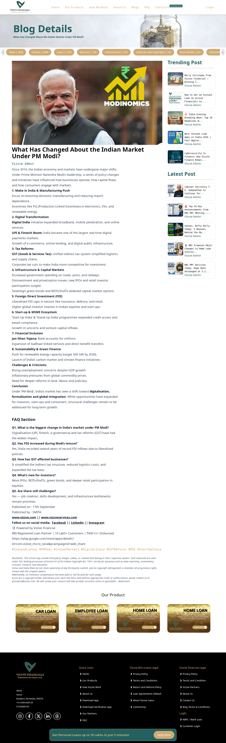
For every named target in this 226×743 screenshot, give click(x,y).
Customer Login (191, 726)
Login (210, 7)
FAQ (147, 7)
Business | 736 (88, 52)
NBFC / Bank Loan (192, 719)
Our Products (74, 7)
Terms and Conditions (145, 680)
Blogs (135, 7)
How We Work (98, 7)
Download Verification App (97, 706)
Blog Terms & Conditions (196, 706)
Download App (90, 700)
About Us (119, 7)
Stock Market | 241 (190, 52)
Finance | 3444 (40, 52)
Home (55, 7)
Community (139, 706)
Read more (124, 581)
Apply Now (163, 735)
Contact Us (189, 700)
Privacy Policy (140, 673)
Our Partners (89, 713)
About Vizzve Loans (143, 700)
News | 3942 (16, 52)
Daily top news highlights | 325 (153, 52)
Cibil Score (168, 7)
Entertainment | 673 (116, 52)
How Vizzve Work (91, 687)
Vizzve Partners (191, 687)
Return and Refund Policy (147, 687)
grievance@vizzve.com (23, 581)
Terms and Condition (194, 680)
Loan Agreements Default (147, 693)
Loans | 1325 (64, 52)
